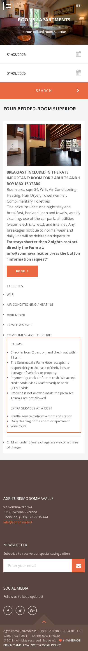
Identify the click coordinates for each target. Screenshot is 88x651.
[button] (79, 5)
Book (21, 271)
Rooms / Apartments (50, 26)
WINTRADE (73, 640)
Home (26, 26)
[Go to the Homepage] (44, 6)
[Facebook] (7, 610)
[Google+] (32, 610)
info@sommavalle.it (17, 522)
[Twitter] (20, 610)
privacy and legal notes (21, 645)
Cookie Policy (50, 645)
